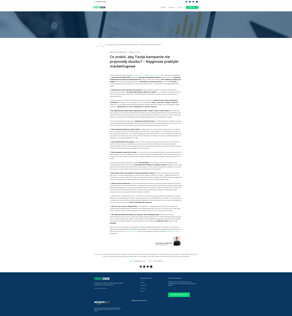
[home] (99, 7)
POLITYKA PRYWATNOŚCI (100, 288)
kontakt (192, 7)
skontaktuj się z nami (172, 231)
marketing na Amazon (130, 231)
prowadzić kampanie (153, 75)
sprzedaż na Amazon (138, 75)
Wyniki (163, 7)
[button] (171, 7)
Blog (180, 7)
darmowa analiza (179, 294)
